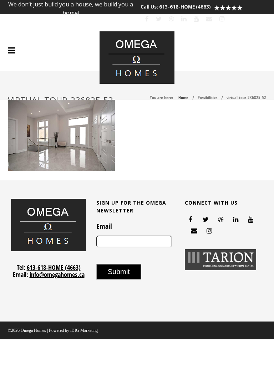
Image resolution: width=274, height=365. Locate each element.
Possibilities (207, 97)
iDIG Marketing (84, 330)
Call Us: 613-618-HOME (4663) (176, 7)
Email (104, 226)
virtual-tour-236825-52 (246, 97)
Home (183, 97)
